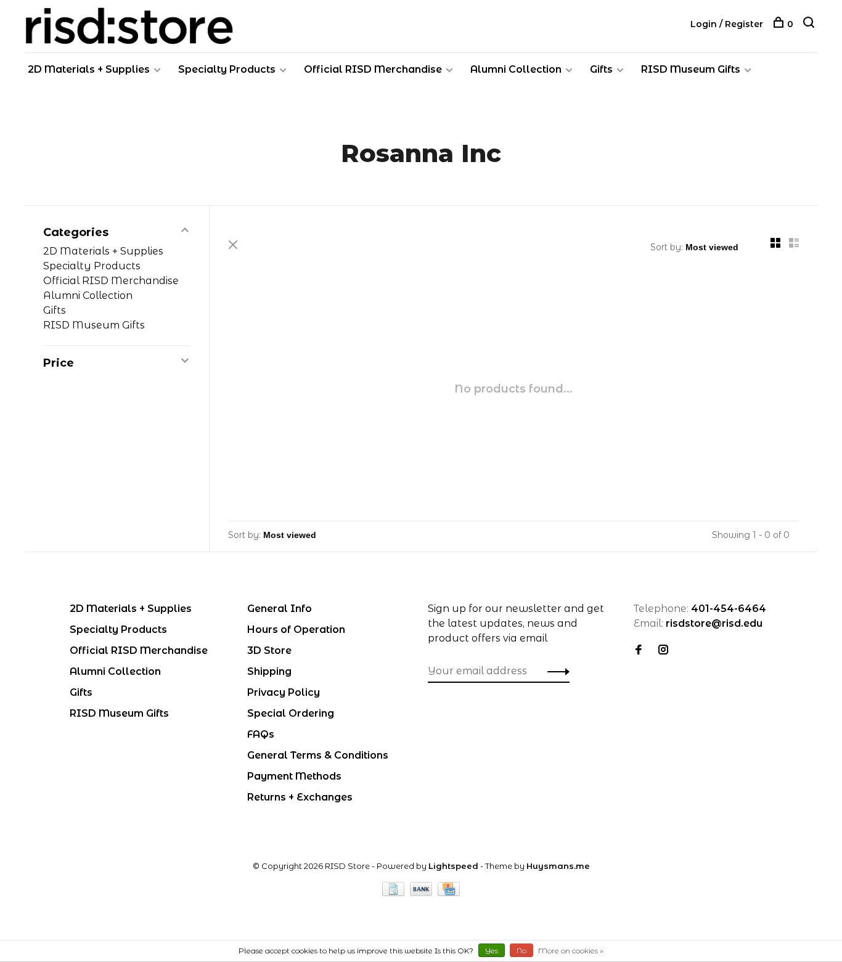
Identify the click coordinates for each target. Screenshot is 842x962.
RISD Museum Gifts (690, 69)
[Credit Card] (449, 893)
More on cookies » (570, 950)
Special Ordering (290, 713)
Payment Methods (294, 776)
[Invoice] (394, 893)
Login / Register (726, 24)
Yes (491, 950)
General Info (279, 608)
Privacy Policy (283, 692)
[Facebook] (639, 650)
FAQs (260, 734)
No (521, 950)
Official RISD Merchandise (373, 69)
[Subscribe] (555, 671)
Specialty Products (227, 69)
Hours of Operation (296, 629)
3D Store (269, 650)
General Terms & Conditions (317, 755)
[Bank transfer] (422, 893)
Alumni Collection (516, 69)
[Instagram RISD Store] (663, 650)
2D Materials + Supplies (89, 69)
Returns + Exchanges (300, 797)
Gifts (601, 69)
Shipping (269, 671)
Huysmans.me (558, 866)
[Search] (810, 24)
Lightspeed (453, 866)
